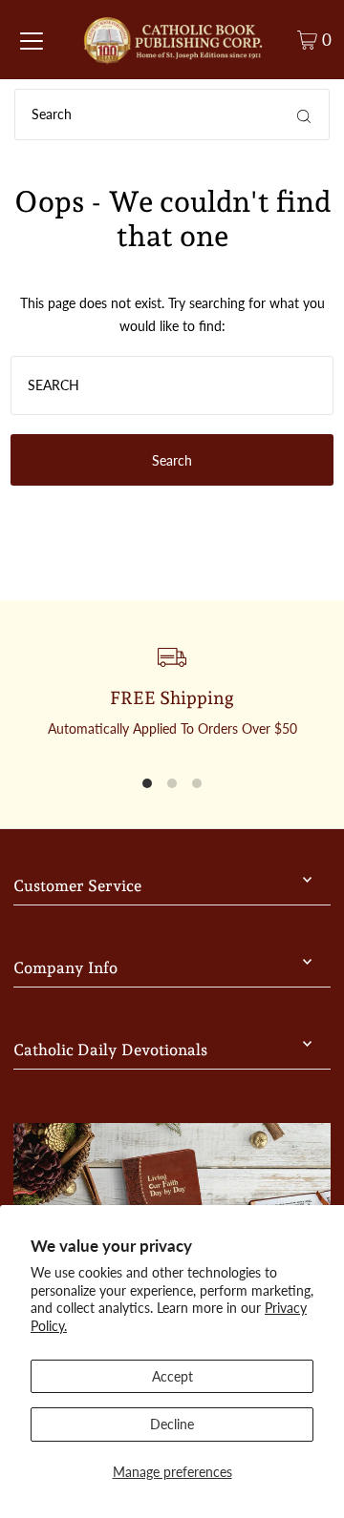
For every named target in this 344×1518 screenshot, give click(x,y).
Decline (172, 1424)
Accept (172, 1376)
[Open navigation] (31, 40)
